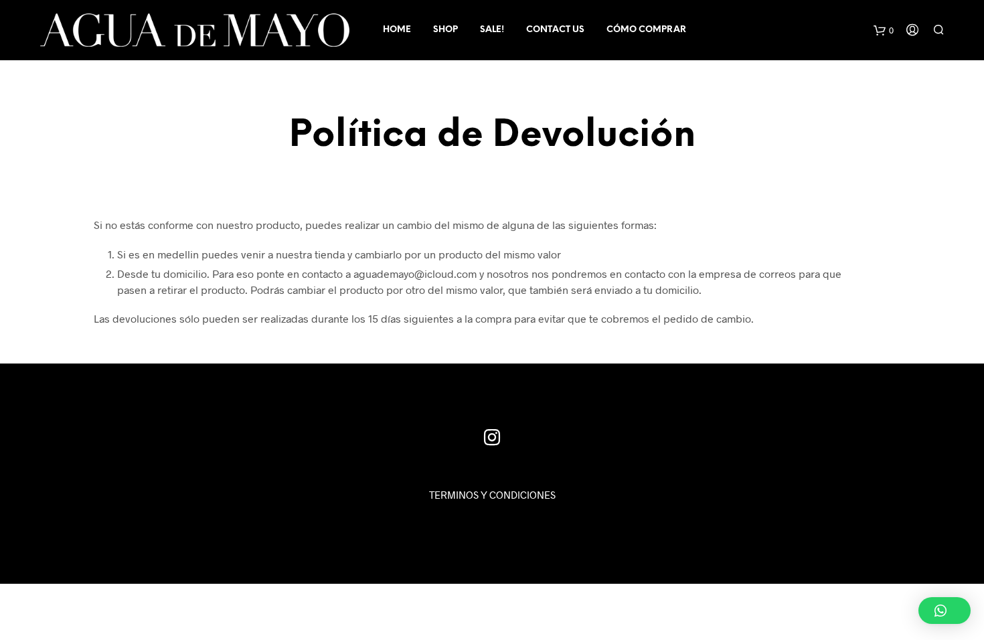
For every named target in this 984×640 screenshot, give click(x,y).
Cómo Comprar (646, 29)
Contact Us (555, 29)
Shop (445, 29)
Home (397, 29)
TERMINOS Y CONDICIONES (492, 495)
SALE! (492, 29)
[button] (944, 610)
